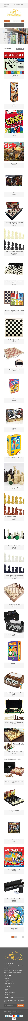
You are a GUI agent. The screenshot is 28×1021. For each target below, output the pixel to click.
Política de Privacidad (9, 983)
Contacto (7, 980)
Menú (9, 25)
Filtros (20, 48)
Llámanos (7, 4)
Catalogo (7, 978)
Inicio (5, 38)
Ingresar (6, 6)
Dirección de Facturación (10, 992)
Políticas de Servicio (9, 981)
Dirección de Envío (8, 994)
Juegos (9, 38)
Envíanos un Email (19, 4)
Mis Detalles (7, 990)
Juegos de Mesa (15, 38)
